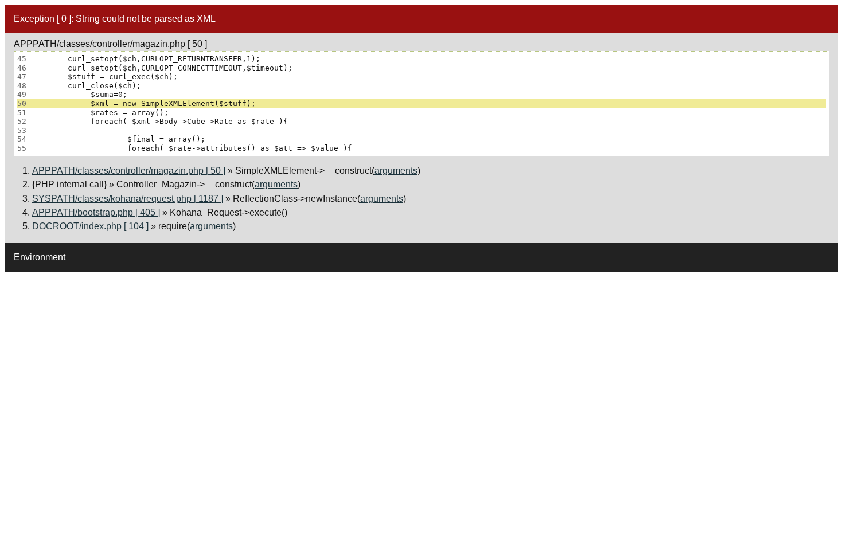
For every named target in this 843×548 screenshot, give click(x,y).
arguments (395, 170)
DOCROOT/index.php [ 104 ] (90, 226)
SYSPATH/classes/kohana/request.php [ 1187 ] (127, 198)
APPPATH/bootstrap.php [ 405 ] (96, 212)
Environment (39, 257)
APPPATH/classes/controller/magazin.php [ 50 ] (128, 170)
